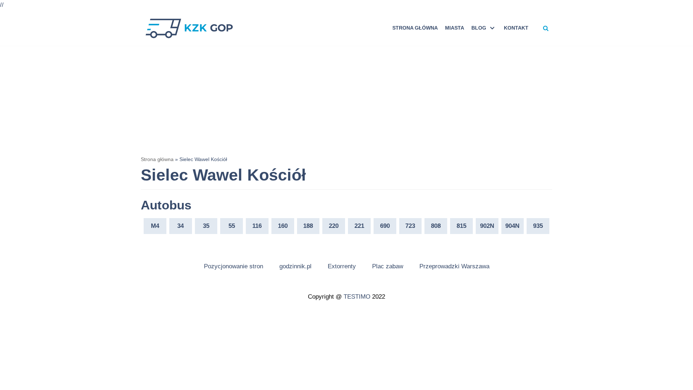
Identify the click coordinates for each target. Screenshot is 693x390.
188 (308, 225)
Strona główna (415, 28)
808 (436, 225)
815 (461, 225)
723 (410, 225)
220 (334, 225)
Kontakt (516, 28)
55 (231, 225)
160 (283, 225)
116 (257, 225)
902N (487, 225)
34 (180, 225)
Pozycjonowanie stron (233, 266)
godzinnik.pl (295, 266)
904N (512, 225)
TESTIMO (357, 296)
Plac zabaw (387, 266)
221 (359, 225)
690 (385, 225)
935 (538, 225)
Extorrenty (342, 266)
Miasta (454, 28)
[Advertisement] (346, 100)
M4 (155, 225)
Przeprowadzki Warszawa (454, 266)
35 (206, 225)
